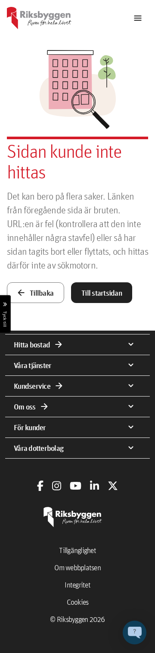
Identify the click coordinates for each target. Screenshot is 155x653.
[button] (134, 632)
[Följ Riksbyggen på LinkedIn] (94, 486)
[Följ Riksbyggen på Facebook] (40, 486)
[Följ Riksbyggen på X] (113, 486)
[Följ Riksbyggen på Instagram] (56, 486)
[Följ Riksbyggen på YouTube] (75, 486)
